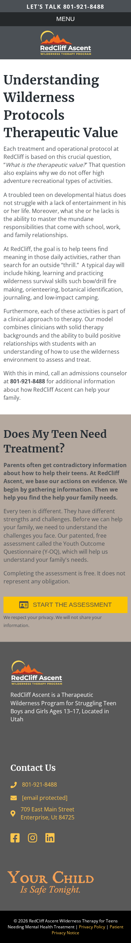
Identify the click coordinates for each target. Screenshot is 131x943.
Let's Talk (65, 6)
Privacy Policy (92, 927)
